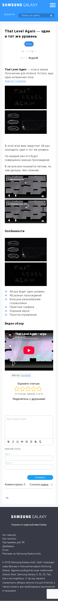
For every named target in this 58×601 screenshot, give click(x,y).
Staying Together (15, 81)
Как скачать (9, 539)
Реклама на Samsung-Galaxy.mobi (21, 554)
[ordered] (26, 442)
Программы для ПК (13, 542)
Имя (8, 454)
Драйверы (8, 546)
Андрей (26, 375)
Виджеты (9, 14)
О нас (5, 550)
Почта (9, 463)
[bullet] (31, 442)
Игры (29, 44)
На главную (9, 535)
